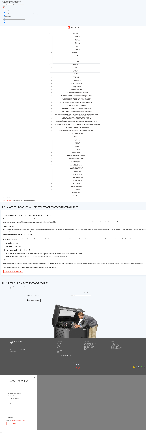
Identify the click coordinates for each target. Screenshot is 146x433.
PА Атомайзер (76, 77)
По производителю (76, 52)
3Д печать (76, 139)
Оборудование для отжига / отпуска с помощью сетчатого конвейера (76, 118)
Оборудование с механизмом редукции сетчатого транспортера (76, 117)
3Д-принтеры (60, 341)
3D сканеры (75, 64)
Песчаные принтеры (88, 344)
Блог (7, 200)
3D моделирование (76, 137)
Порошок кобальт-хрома (77, 177)
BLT (77, 59)
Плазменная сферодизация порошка (76, 158)
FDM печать (77, 140)
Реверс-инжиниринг (76, 152)
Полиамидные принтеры (87, 349)
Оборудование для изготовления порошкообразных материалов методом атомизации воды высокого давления (76, 112)
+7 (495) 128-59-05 (38, 14)
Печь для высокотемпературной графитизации (76, 101)
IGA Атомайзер (76, 73)
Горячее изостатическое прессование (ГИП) (76, 155)
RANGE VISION (59, 350)
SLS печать (77, 146)
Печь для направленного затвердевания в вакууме (76, 128)
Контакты (75, 195)
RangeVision (76, 68)
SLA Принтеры (77, 42)
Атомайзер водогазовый (76, 83)
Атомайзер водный (76, 87)
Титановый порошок (77, 180)
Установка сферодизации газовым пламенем (76, 105)
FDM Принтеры (77, 36)
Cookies (123, 372)
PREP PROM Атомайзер (76, 79)
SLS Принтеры (77, 45)
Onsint (58, 346)
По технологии (76, 34)
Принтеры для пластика (89, 346)
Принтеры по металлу (88, 347)
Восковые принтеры (88, 345)
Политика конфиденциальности (131, 372)
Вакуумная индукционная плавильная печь (76, 131)
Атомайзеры (75, 71)
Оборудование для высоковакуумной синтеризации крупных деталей (76, 115)
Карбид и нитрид (76, 189)
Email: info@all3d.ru (13, 351)
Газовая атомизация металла (76, 156)
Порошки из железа (78, 171)
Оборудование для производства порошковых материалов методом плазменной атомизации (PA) (76, 121)
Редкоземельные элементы (76, 186)
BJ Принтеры (77, 43)
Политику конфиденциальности (85, 298)
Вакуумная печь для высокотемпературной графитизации (76, 92)
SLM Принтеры (77, 46)
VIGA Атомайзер (76, 74)
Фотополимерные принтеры (90, 343)
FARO (76, 67)
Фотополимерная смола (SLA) (76, 165)
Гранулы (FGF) (76, 162)
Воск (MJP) (76, 164)
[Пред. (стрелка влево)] (0, 432)
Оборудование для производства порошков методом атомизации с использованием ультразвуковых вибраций (76, 124)
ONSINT (77, 58)
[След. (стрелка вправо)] (1, 432)
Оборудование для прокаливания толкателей (76, 96)
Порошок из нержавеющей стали (77, 170)
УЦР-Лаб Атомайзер (76, 82)
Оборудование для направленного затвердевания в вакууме (76, 127)
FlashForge (77, 54)
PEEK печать (77, 149)
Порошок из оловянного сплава (77, 181)
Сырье (75, 184)
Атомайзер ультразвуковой (76, 89)
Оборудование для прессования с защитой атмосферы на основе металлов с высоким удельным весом (76, 114)
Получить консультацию (13, 271)
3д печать (113, 343)
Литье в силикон (114, 346)
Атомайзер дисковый (76, 86)
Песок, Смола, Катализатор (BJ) (76, 167)
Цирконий (76, 190)
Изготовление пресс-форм (76, 151)
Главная (3, 200)
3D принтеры (75, 33)
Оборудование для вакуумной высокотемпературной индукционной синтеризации (76, 130)
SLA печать (77, 143)
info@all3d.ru (29, 14)
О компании (75, 193)
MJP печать (77, 142)
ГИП (75, 134)
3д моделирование (115, 345)
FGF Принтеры (77, 37)
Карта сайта (139, 372)
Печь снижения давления (76, 123)
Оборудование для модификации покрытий (76, 107)
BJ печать (77, 145)
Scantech (76, 70)
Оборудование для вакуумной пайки (76, 125)
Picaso (77, 61)
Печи (75, 90)
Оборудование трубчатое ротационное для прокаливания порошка (76, 99)
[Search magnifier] (4, 6)
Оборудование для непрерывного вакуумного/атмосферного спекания (76, 108)
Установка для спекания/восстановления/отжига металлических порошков (76, 102)
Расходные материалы (75, 159)
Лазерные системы (77, 62)
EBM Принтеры (77, 48)
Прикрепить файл (15, 415)
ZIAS (77, 56)
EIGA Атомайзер (76, 76)
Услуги (75, 136)
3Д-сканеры (59, 349)
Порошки (76, 187)
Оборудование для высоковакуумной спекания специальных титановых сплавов (76, 120)
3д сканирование (114, 344)
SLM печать (77, 148)
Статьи (10, 200)
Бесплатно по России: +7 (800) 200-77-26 (18, 349)
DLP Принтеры (77, 40)
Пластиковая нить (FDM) (76, 161)
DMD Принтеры (77, 49)
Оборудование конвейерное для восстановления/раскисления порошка (76, 98)
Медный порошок (77, 176)
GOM (76, 65)
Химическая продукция (76, 192)
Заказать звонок (6, 197)
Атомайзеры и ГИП (88, 341)
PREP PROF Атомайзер (76, 80)
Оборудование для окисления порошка (76, 93)
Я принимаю (82, 298)
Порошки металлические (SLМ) (76, 168)
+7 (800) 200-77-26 (48, 14)
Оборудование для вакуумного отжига (76, 133)
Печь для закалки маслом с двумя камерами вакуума (76, 109)
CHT (77, 55)
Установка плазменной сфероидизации (76, 104)
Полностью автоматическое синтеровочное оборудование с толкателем (76, 111)
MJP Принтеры (77, 39)
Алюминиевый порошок (77, 173)
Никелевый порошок (77, 174)
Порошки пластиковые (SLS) (76, 183)
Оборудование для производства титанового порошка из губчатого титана (76, 95)
